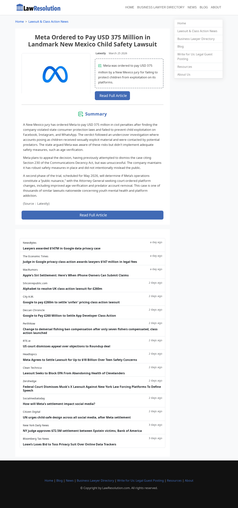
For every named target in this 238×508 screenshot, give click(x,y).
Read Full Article (113, 95)
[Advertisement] (198, 139)
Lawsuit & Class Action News (48, 22)
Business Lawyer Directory (161, 7)
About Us (183, 74)
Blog (204, 7)
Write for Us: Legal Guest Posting (140, 480)
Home (129, 7)
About (216, 7)
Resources (184, 67)
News (192, 7)
